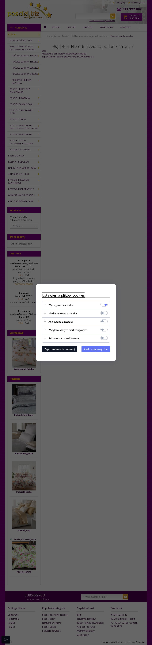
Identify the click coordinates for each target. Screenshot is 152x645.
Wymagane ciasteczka (61, 305)
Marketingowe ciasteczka (63, 313)
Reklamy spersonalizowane (64, 338)
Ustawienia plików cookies (63, 295)
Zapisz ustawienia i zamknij (59, 349)
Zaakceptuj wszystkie (96, 349)
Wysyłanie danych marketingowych (68, 329)
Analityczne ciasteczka (61, 321)
